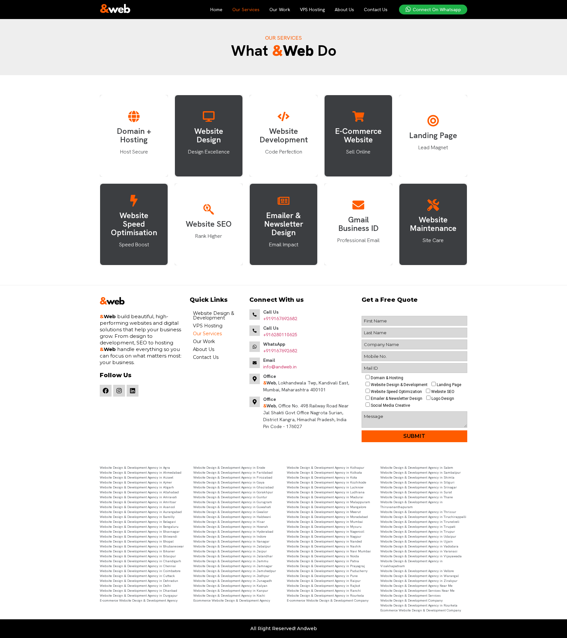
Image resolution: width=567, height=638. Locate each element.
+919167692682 (280, 318)
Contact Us (376, 9)
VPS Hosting (312, 9)
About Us (344, 9)
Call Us (271, 312)
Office (269, 376)
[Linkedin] (132, 391)
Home (216, 9)
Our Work (279, 9)
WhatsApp (274, 344)
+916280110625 (280, 335)
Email (269, 360)
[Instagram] (119, 391)
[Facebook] (106, 391)
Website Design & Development (213, 315)
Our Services (246, 9)
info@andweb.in (280, 367)
